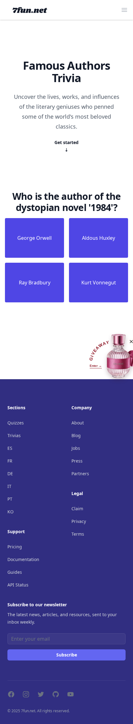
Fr (9, 461)
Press (77, 461)
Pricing (14, 547)
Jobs (75, 448)
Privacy (78, 521)
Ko (10, 512)
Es (9, 448)
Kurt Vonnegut (98, 282)
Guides (14, 572)
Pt (9, 499)
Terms (77, 534)
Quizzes (15, 423)
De (10, 473)
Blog (76, 435)
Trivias (14, 435)
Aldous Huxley (98, 238)
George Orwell (34, 238)
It (9, 486)
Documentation (23, 559)
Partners (80, 473)
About (77, 423)
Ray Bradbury (34, 282)
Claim (77, 508)
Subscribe (66, 655)
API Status (17, 585)
